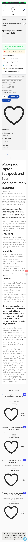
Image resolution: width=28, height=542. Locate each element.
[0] (23, 10)
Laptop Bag (10, 133)
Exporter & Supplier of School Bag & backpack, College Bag (14, 499)
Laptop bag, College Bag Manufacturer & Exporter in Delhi (14, 433)
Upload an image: (7, 90)
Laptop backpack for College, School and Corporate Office (14, 466)
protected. (7, 230)
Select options (14, 405)
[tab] (14, 155)
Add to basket (14, 97)
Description (6, 155)
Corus (6, 135)
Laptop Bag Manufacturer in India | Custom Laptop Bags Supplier (14, 400)
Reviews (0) (6, 158)
